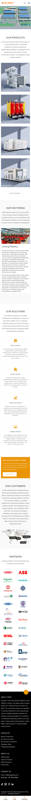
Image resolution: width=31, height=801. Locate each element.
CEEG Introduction (6, 762)
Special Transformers (7, 736)
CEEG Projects (5, 757)
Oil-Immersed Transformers (9, 741)
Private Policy (5, 765)
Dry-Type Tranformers (7, 739)
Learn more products (15, 193)
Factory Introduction (7, 759)
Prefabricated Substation (8, 747)
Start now (9, 474)
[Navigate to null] (2, 784)
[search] (24, 3)
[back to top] (26, 692)
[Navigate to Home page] (7, 3)
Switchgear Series (6, 744)
